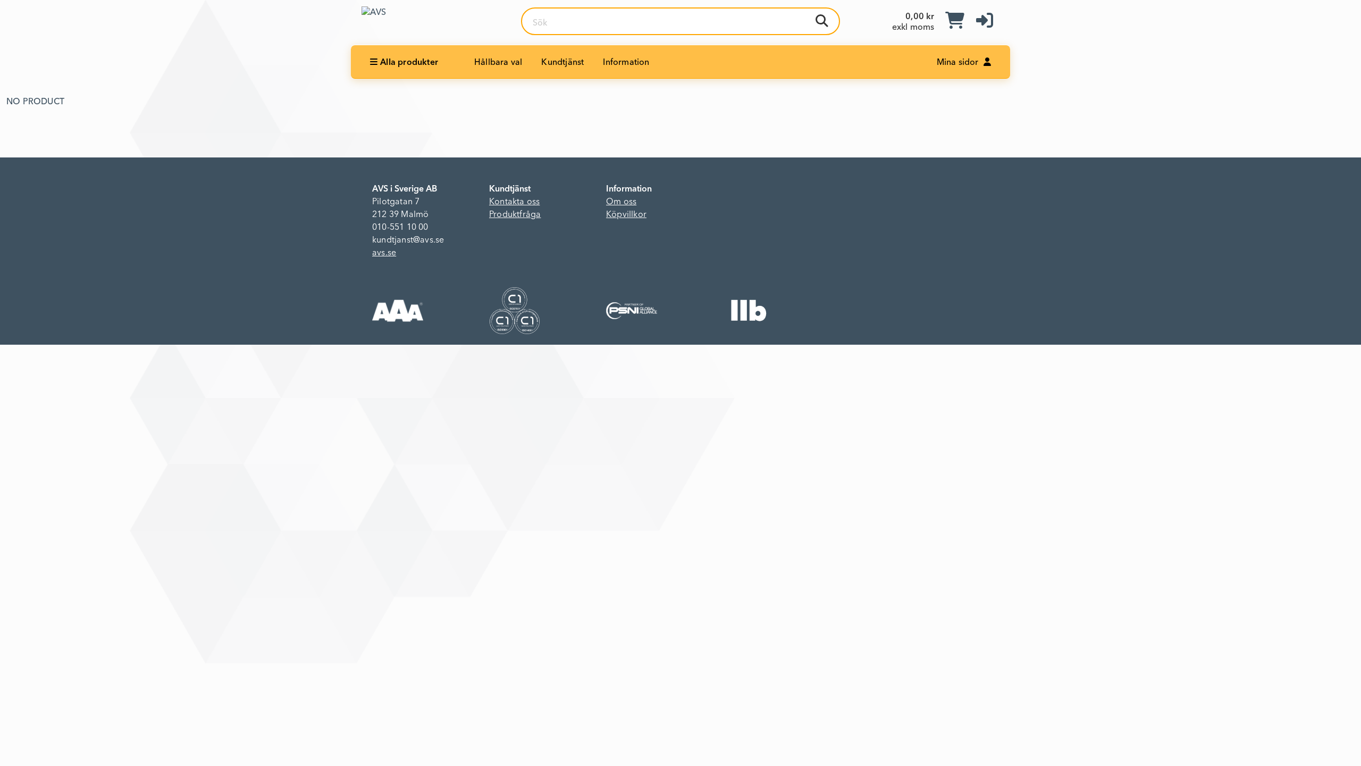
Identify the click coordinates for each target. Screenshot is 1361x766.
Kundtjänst (562, 63)
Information (626, 63)
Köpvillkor (626, 215)
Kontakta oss (514, 202)
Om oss (621, 202)
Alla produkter (409, 63)
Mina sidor (959, 63)
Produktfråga (515, 215)
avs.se (384, 253)
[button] (984, 21)
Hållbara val (498, 63)
